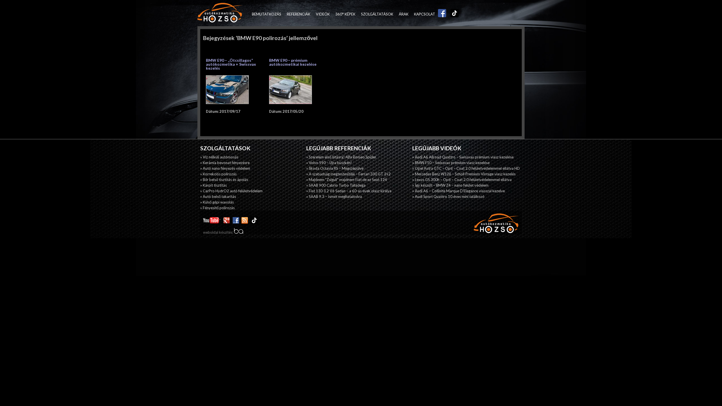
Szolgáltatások (377, 14)
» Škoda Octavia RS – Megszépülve (335, 168)
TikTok (453, 14)
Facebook (441, 14)
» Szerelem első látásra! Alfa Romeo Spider (341, 157)
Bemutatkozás (266, 14)
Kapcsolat (424, 14)
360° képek (345, 14)
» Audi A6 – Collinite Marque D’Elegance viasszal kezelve (458, 191)
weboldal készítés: (218, 232)
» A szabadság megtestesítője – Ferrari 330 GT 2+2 (348, 174)
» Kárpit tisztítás (213, 185)
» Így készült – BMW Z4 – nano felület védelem (450, 185)
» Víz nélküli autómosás (219, 157)
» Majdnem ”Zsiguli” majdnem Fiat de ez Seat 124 (346, 179)
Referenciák (298, 14)
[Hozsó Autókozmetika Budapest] (220, 13)
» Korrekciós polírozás (218, 174)
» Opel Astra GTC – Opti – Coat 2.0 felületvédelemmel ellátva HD (466, 168)
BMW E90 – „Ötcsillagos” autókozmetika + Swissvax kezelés (231, 64)
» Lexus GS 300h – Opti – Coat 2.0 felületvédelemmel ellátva (462, 179)
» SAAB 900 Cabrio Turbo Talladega (336, 185)
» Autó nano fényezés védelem (225, 168)
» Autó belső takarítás (218, 196)
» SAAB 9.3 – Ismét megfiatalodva (334, 196)
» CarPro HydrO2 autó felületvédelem (231, 191)
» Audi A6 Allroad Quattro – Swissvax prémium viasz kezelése (463, 157)
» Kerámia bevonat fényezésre (225, 162)
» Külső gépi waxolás (217, 202)
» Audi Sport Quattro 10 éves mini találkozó (448, 196)
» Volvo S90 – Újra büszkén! (329, 162)
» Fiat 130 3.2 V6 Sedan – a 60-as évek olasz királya (348, 191)
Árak (403, 14)
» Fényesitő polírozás (217, 208)
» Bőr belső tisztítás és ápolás (224, 179)
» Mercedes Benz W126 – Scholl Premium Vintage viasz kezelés (464, 174)
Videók (323, 14)
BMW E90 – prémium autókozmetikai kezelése (292, 62)
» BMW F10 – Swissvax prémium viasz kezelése (451, 162)
